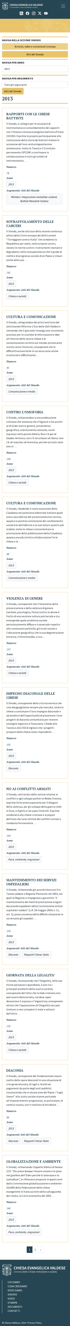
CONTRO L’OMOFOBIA (24, 412)
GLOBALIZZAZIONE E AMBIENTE (33, 1161)
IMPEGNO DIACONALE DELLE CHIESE (30, 695)
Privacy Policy (35, 1322)
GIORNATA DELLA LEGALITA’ (30, 975)
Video (11, 1298)
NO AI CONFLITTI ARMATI (28, 788)
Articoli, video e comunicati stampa (35, 46)
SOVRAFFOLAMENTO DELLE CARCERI (30, 223)
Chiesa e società (17, 296)
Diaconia (13, 768)
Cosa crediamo (17, 1286)
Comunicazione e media (21, 391)
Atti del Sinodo (35, 54)
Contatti (14, 1311)
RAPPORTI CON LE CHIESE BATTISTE (28, 116)
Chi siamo (14, 1282)
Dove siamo (15, 1290)
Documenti (15, 1306)
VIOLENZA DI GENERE (24, 598)
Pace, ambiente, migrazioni (23, 859)
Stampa (12, 1302)
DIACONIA (14, 1070)
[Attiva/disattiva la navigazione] (63, 6)
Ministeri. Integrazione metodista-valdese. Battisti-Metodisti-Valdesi (34, 199)
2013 (11, 184)
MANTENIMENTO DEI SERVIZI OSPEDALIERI (31, 882)
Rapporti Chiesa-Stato (36, 954)
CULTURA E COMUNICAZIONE (31, 316)
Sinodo (12, 1294)
